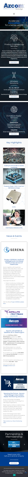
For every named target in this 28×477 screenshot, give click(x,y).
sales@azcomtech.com (9, 365)
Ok (14, 475)
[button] (14, 14)
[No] (26, 472)
